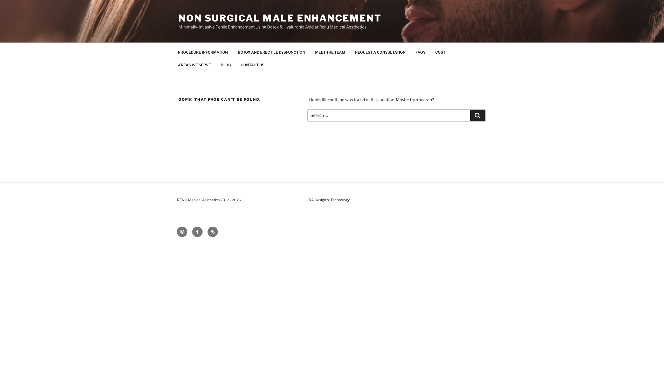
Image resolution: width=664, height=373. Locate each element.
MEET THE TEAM (330, 52)
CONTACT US (252, 65)
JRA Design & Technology (328, 200)
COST (440, 52)
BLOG (226, 65)
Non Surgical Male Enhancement (280, 18)
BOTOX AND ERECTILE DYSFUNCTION (271, 52)
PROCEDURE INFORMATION (203, 52)
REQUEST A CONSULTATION (380, 52)
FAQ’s (420, 52)
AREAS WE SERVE (194, 65)
